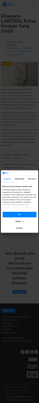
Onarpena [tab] (7, 179)
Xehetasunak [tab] (19, 179)
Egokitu (18, 221)
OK (19, 214)
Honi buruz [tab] (32, 179)
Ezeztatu (19, 228)
